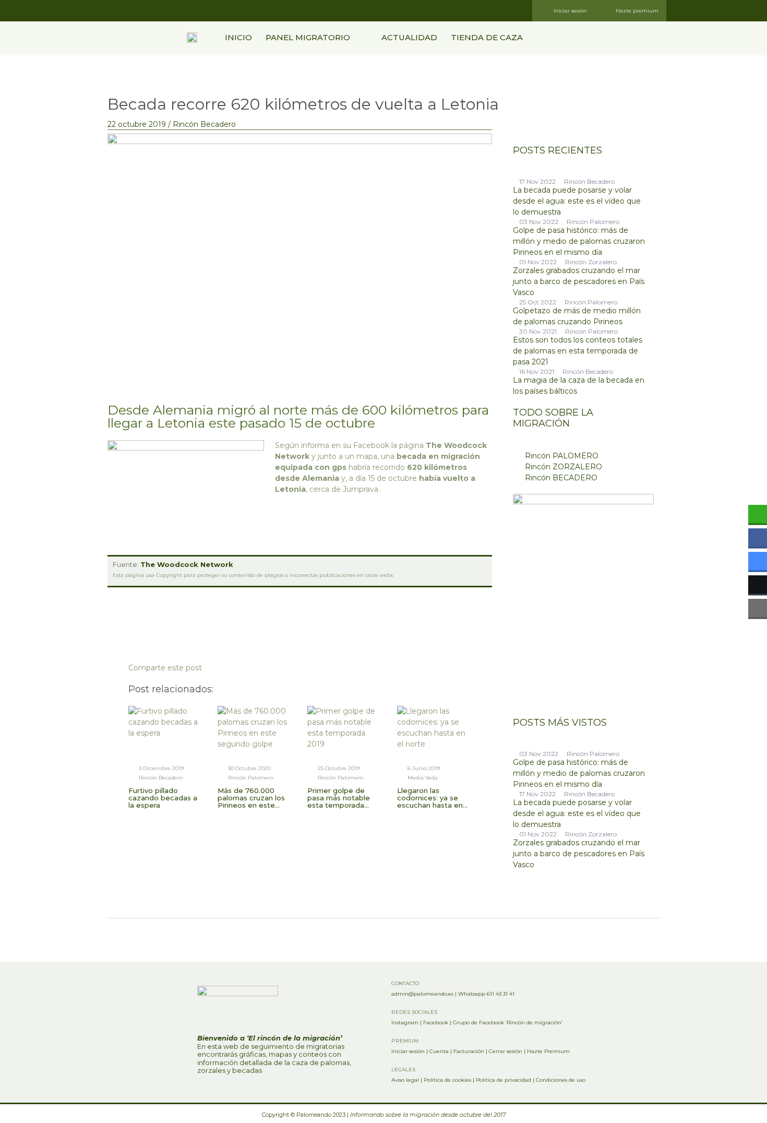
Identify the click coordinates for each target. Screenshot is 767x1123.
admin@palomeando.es (422, 993)
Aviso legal (405, 1080)
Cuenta (439, 1051)
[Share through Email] (757, 607)
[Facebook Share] (757, 537)
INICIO (238, 37)
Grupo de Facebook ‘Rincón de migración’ (507, 1022)
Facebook (435, 1022)
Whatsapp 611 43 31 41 (486, 993)
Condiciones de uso (560, 1080)
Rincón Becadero (204, 124)
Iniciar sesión (408, 1051)
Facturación (468, 1051)
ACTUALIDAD (409, 37)
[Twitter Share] (757, 584)
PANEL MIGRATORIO (308, 37)
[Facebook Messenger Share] (757, 560)
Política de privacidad (503, 1080)
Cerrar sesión (505, 1051)
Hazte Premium (548, 1051)
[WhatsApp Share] (757, 513)
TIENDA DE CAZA (487, 37)
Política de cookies (447, 1080)
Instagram (404, 1022)
